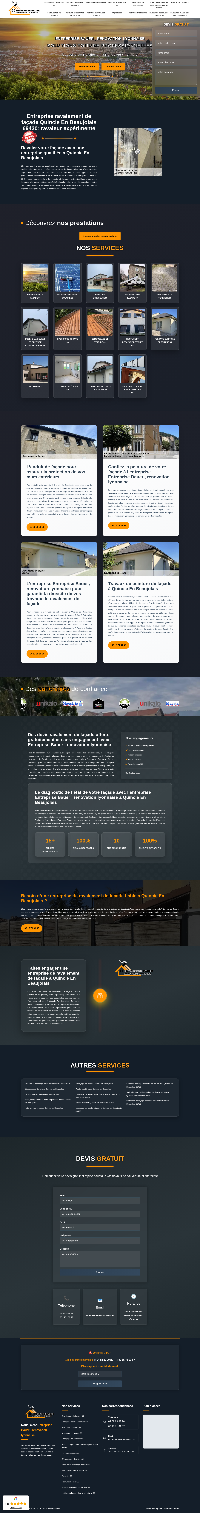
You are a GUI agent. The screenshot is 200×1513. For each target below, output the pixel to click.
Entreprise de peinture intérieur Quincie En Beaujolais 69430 (99, 1109)
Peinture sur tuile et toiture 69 (96, 14)
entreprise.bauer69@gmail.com (100, 1315)
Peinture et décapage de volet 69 (75, 14)
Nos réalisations (87, 66)
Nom (62, 1195)
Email (62, 1222)
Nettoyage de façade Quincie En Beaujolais (94, 1084)
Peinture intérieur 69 (138, 13)
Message (64, 1249)
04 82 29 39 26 (37, 527)
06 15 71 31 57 (119, 525)
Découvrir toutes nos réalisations (100, 236)
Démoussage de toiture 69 (54, 14)
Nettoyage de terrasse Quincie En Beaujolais (44, 1108)
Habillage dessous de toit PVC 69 (159, 14)
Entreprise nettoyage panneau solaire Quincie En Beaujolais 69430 (147, 1102)
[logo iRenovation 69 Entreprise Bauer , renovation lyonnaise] (23, 8)
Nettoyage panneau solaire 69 (75, 4)
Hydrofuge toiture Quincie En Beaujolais (42, 1094)
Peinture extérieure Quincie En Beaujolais (93, 1089)
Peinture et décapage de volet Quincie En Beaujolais (47, 1084)
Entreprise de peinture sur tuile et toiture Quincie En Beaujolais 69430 (98, 1096)
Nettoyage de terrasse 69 (138, 4)
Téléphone (65, 1235)
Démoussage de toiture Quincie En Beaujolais (44, 1089)
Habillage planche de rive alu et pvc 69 (179, 14)
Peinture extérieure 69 (96, 2)
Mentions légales (154, 1508)
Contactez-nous (113, 66)
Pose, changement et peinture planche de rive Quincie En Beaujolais (48, 1101)
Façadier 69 (117, 13)
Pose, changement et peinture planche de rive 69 (159, 5)
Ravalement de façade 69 (54, 4)
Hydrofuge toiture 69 (180, 2)
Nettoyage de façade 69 (117, 4)
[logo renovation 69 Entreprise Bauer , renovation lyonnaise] (39, 1411)
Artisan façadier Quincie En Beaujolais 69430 (95, 1103)
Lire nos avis (16, 1508)
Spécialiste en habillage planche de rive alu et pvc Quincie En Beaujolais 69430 (147, 1094)
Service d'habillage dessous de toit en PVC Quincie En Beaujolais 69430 (149, 1085)
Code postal (66, 1209)
